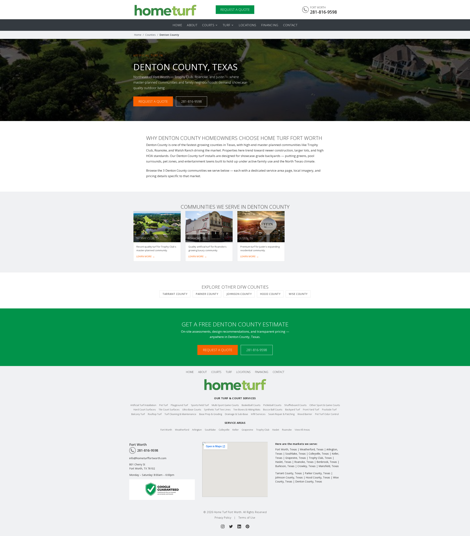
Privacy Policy (223, 517)
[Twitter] (231, 526)
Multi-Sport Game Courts (225, 405)
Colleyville (224, 429)
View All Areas (302, 429)
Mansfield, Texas (329, 466)
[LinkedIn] (239, 526)
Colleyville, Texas (319, 453)
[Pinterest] (247, 526)
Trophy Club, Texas (320, 458)
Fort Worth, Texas (286, 449)
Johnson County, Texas (289, 477)
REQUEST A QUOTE (235, 9)
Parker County (207, 294)
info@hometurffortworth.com (147, 458)
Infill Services (258, 414)
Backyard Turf (292, 409)
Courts (208, 25)
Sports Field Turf (200, 405)
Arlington (197, 429)
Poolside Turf (329, 409)
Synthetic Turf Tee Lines (217, 409)
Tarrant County (174, 294)
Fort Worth (166, 429)
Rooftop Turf (155, 414)
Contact (290, 25)
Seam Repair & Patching (281, 414)
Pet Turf (163, 405)
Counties (150, 34)
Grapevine (247, 429)
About (192, 25)
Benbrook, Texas (327, 462)
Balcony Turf (138, 414)
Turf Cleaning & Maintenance (180, 414)
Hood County (270, 294)
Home (177, 25)
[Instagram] (222, 526)
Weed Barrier (304, 414)
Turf (226, 25)
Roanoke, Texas (304, 462)
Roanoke (287, 429)
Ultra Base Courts (191, 409)
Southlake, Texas (295, 453)
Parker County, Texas (317, 473)
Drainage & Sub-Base (236, 414)
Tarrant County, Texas (288, 473)
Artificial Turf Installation (143, 405)
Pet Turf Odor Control (327, 414)
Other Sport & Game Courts (324, 405)
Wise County (298, 294)
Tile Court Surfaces (169, 409)
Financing (269, 25)
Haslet (275, 429)
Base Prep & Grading (210, 414)
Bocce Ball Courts (272, 409)
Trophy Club (262, 429)
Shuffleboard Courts (295, 405)
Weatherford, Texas (311, 449)
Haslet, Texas (283, 462)
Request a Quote (153, 101)
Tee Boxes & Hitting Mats (246, 409)
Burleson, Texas (284, 466)
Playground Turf (179, 405)
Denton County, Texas (308, 481)
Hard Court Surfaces (144, 409)
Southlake (210, 429)
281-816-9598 (191, 101)
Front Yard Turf (311, 409)
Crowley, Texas (306, 466)
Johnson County (239, 294)
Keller (235, 429)
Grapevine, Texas (295, 458)
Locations (247, 25)
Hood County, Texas (318, 477)
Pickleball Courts (272, 405)
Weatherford (182, 429)
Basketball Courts (251, 405)
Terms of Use (246, 517)
